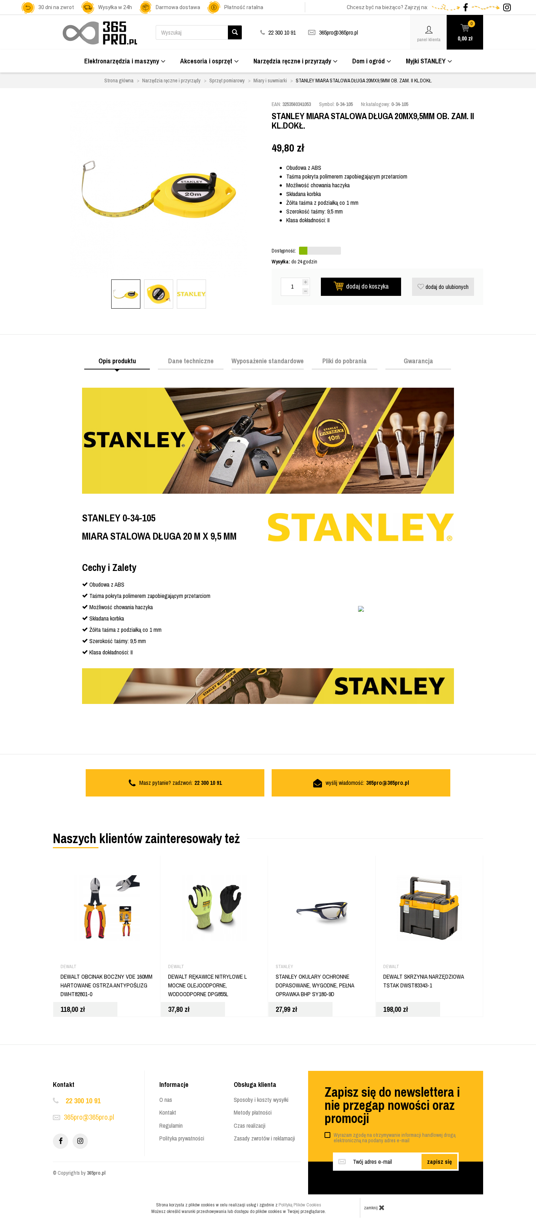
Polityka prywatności (181, 1138)
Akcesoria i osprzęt (206, 61)
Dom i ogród (368, 61)
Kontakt (167, 1112)
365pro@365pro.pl (338, 32)
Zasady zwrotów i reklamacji (264, 1138)
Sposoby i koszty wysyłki (261, 1099)
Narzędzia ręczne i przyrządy (292, 61)
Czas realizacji (249, 1125)
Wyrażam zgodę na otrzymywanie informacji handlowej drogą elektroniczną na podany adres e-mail (394, 1137)
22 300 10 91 (83, 1100)
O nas (165, 1099)
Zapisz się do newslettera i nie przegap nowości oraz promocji (392, 1105)
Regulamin (171, 1125)
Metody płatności (253, 1112)
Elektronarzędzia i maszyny (121, 61)
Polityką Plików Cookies (300, 1205)
